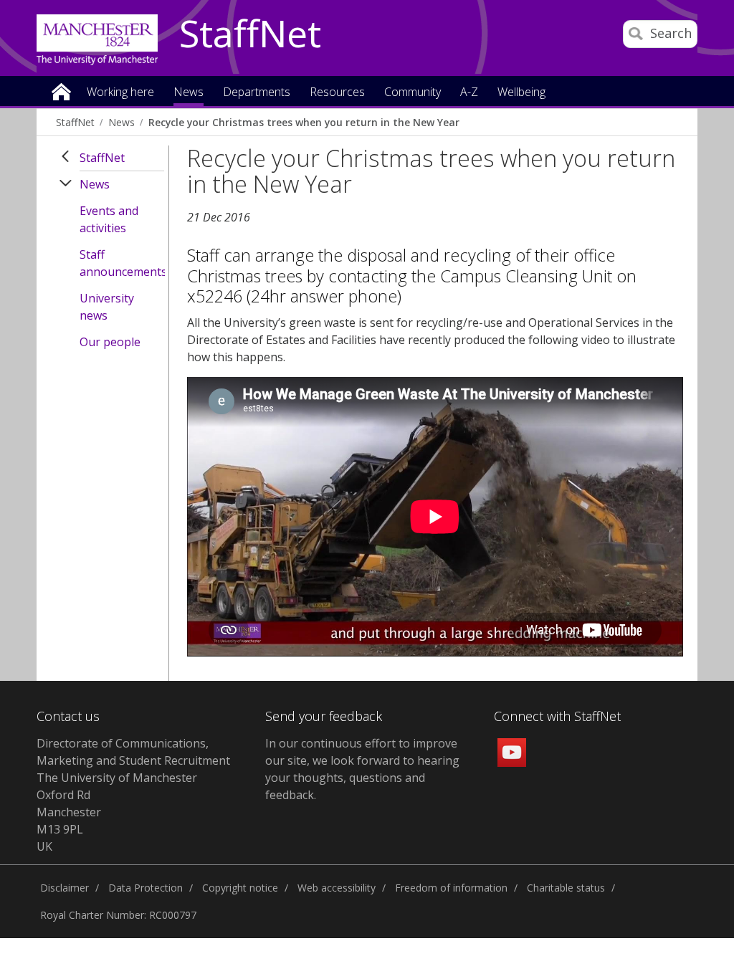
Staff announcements (122, 263)
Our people (110, 342)
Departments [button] (256, 93)
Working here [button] (120, 93)
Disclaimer (64, 887)
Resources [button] (337, 93)
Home (61, 90)
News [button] (188, 93)
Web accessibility (336, 887)
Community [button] (412, 93)
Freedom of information (451, 887)
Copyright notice (240, 887)
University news (107, 306)
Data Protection (145, 887)
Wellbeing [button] (521, 93)
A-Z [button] (469, 93)
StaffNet (250, 34)
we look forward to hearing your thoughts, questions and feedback (362, 778)
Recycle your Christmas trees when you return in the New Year (303, 122)
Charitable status (566, 887)
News (121, 122)
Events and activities (109, 219)
